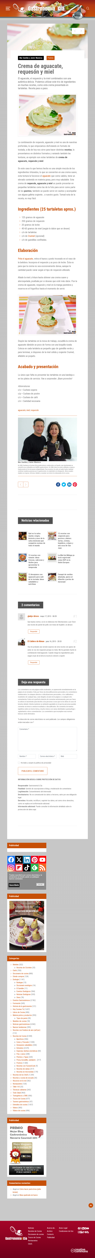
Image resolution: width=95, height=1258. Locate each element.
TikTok (27, 867)
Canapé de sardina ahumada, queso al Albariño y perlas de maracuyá (66, 578)
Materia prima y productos (22, 1015)
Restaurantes (17, 1084)
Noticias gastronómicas (21, 1024)
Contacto (50, 1234)
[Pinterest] (84, 1228)
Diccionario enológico (24, 985)
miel (28, 410)
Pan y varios (20, 1054)
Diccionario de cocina (20, 973)
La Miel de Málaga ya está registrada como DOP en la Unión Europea (66, 559)
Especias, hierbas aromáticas (26, 1051)
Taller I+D (16, 1087)
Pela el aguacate (25, 258)
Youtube (42, 859)
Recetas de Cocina (19, 1036)
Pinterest (34, 859)
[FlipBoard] (80, 1232)
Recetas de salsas (23, 1069)
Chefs (15, 970)
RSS (42, 867)
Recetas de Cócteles (24, 967)
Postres (50, 58)
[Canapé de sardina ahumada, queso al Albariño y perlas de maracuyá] (53, 577)
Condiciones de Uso (66, 1231)
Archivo (49, 1231)
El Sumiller (20, 988)
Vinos (18, 997)
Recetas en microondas (25, 1072)
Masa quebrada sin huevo (28, 1195)
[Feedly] (84, 1232)
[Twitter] (80, 1228)
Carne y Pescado (22, 1042)
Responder (33, 631)
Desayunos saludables (24, 1045)
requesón (35, 410)
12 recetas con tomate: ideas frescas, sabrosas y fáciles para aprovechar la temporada (36, 561)
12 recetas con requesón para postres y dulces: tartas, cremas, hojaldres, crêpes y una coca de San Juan (65, 540)
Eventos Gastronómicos (21, 1000)
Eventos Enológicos (23, 991)
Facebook (11, 860)
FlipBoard (19, 867)
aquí (34, 809)
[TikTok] (82, 1232)
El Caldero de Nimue (36, 641)
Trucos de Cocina (19, 1099)
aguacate (46, 176)
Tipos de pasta (21, 1018)
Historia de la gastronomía (22, 1006)
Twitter (19, 859)
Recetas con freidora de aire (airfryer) (26, 1030)
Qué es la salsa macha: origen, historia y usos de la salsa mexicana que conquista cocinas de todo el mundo (36, 539)
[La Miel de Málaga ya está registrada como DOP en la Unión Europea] (53, 557)
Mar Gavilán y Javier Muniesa (30, 58)
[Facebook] (78, 1228)
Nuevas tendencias (19, 1027)
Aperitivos (20, 1039)
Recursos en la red (19, 1081)
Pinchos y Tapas (22, 1057)
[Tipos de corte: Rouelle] (81, 31)
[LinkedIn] (82, 1228)
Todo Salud (17, 1093)
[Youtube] (87, 1228)
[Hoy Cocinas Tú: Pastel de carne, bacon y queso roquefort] (75, 31)
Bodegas (19, 982)
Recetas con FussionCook (25, 1066)
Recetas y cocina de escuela (23, 1078)
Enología (16, 979)
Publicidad (51, 1237)
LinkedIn (27, 859)
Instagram (11, 867)
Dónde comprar (18, 976)
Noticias (31, 1228)
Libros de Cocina (19, 1012)
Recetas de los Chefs (20, 1075)
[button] (8, 8)
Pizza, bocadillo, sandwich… (26, 1060)
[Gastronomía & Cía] (38, 8)
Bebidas (16, 964)
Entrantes (19, 1048)
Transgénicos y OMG (20, 1096)
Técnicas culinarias (19, 1090)
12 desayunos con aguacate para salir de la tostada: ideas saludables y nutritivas (36, 579)
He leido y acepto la (36, 763)
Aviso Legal (63, 1228)
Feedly (34, 867)
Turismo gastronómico (21, 1101)
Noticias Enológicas (23, 994)
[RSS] (87, 1232)
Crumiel (31, 236)
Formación (16, 1003)
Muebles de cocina (19, 1021)
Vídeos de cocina (19, 1110)
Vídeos (15, 1108)
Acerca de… (51, 1228)
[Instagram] (78, 1232)
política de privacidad (43, 763)
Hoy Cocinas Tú (18, 1009)
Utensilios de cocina (20, 1105)
